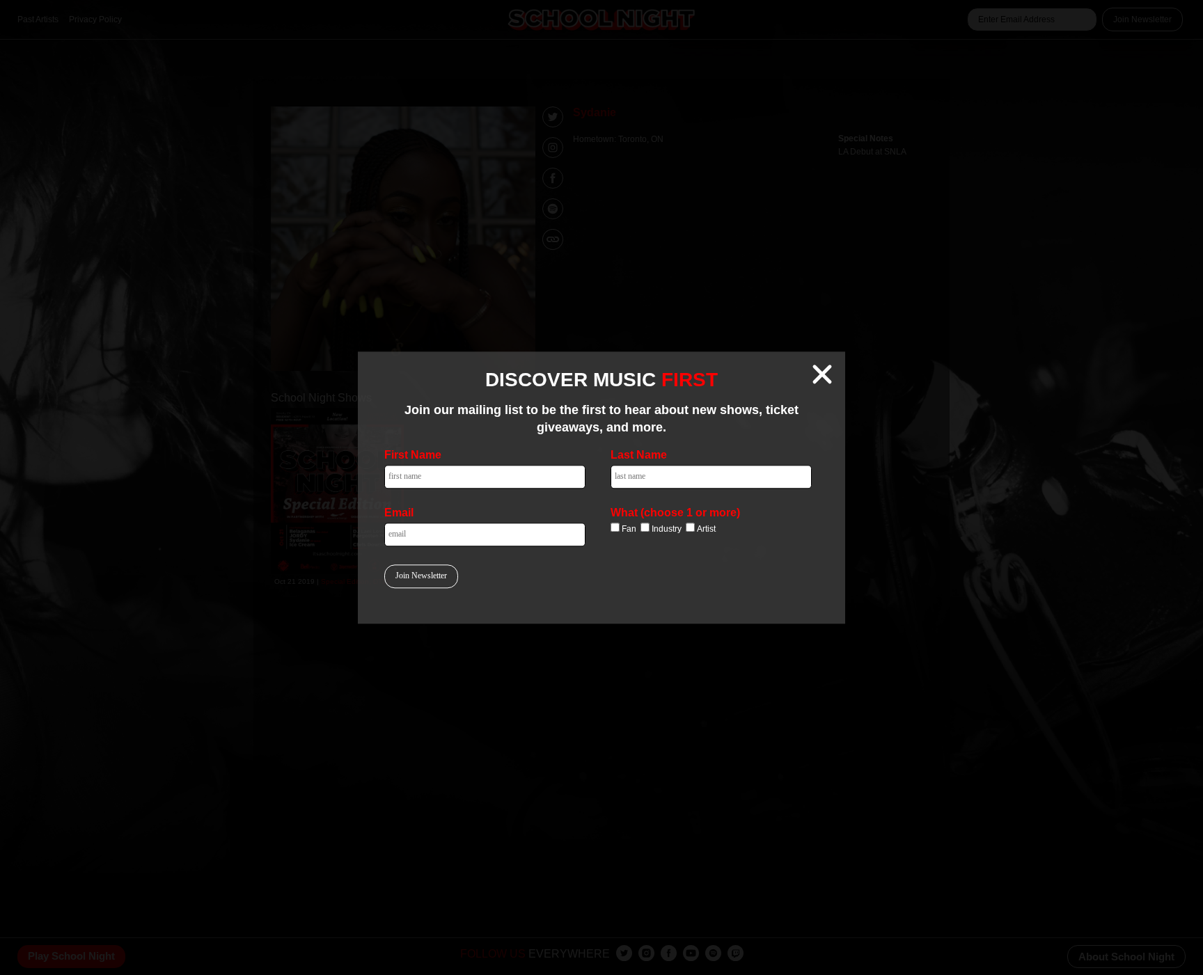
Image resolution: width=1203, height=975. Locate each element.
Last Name (639, 455)
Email (399, 512)
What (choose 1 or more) (675, 512)
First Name (412, 455)
